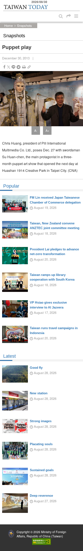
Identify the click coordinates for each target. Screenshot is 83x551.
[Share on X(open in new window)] (8, 67)
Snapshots (24, 25)
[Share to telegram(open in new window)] (18, 67)
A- (35, 130)
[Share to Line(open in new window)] (13, 67)
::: (4, 2)
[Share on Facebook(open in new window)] (4, 67)
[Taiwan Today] (25, 7)
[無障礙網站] (41, 541)
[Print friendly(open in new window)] (24, 67)
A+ (47, 130)
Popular (11, 186)
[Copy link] (29, 67)
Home (8, 25)
